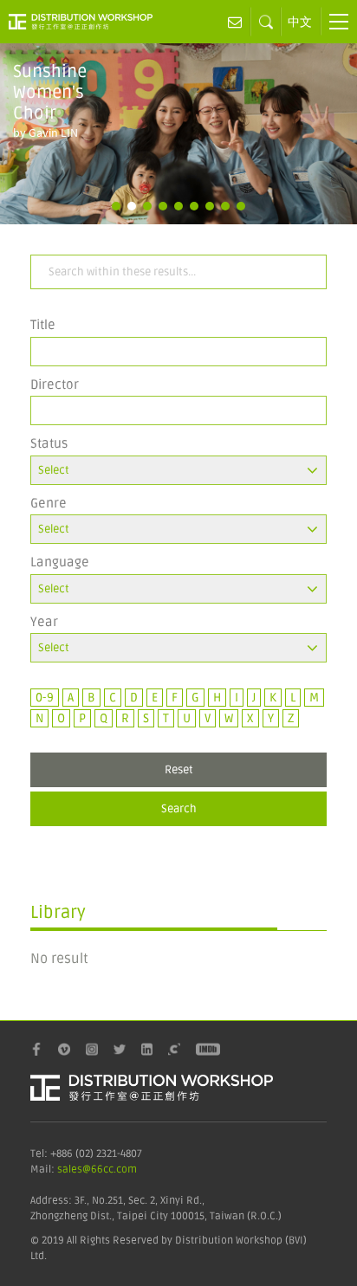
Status (49, 443)
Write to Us (235, 22)
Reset (179, 770)
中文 (300, 22)
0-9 (45, 697)
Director (54, 384)
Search (179, 809)
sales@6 (77, 1169)
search (266, 22)
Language (59, 562)
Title (42, 325)
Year (44, 622)
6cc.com (117, 1169)
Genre (48, 503)
